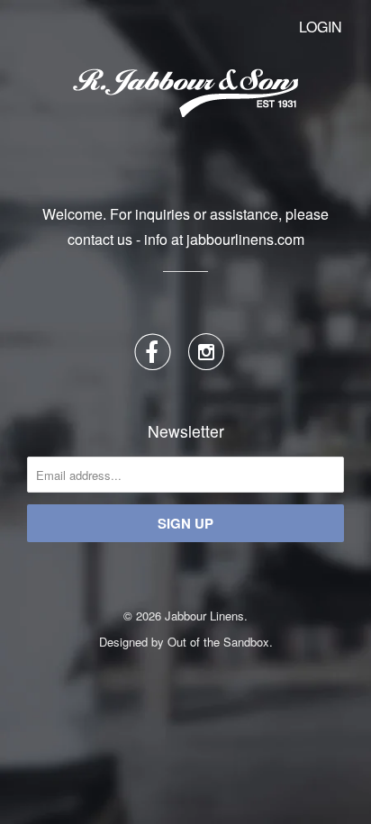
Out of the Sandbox (218, 641)
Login (320, 26)
